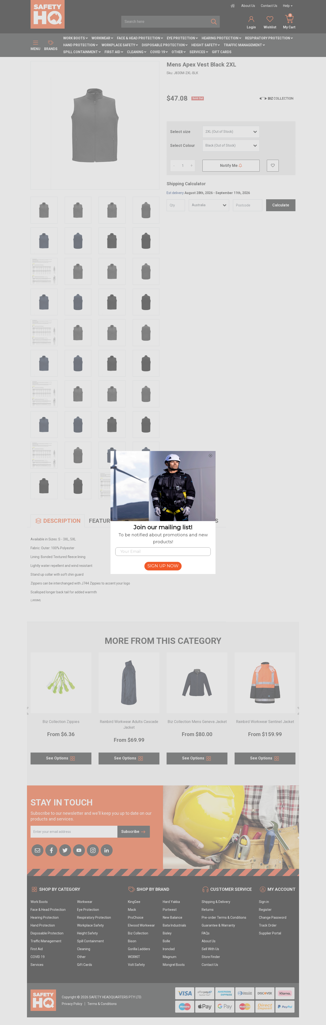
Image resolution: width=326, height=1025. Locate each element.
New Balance (172, 917)
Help (286, 6)
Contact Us (269, 6)
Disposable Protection (163, 45)
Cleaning (135, 52)
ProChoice (135, 917)
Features (103, 521)
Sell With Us (210, 949)
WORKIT (134, 957)
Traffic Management (243, 45)
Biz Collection (138, 933)
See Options (57, 758)
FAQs (206, 933)
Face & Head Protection (139, 38)
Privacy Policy (72, 1003)
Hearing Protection (220, 38)
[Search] (214, 22)
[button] (273, 166)
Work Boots (74, 38)
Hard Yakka (171, 902)
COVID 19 (158, 52)
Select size (180, 131)
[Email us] (37, 850)
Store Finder (211, 957)
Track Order (268, 925)
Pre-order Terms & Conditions (224, 917)
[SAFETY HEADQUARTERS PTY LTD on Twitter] (65, 850)
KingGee (134, 902)
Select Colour (182, 145)
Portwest (170, 910)
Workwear (101, 38)
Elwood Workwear (141, 925)
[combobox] (164, 22)
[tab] (58, 520)
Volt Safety (136, 965)
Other (178, 52)
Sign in (264, 902)
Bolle (166, 941)
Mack (132, 910)
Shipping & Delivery (216, 902)
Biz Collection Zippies (60, 721)
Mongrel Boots (174, 965)
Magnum (169, 957)
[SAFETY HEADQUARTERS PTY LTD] (48, 14)
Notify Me (229, 165)
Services (197, 52)
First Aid (113, 52)
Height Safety (204, 45)
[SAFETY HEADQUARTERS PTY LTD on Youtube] (79, 850)
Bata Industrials (174, 925)
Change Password (272, 917)
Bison (132, 941)
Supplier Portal (270, 933)
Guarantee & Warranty (218, 925)
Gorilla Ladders (139, 949)
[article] (61, 711)
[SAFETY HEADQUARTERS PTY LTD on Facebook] (51, 850)
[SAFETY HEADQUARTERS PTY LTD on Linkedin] (107, 850)
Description (62, 521)
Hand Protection (79, 45)
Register (265, 910)
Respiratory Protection (268, 38)
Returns (208, 910)
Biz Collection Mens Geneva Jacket (197, 721)
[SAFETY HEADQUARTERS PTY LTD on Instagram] (93, 850)
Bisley (167, 933)
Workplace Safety (119, 45)
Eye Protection (181, 38)
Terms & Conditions (102, 1003)
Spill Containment (81, 52)
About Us (248, 6)
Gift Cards (221, 52)
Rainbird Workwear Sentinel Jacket (265, 721)
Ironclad (169, 949)
